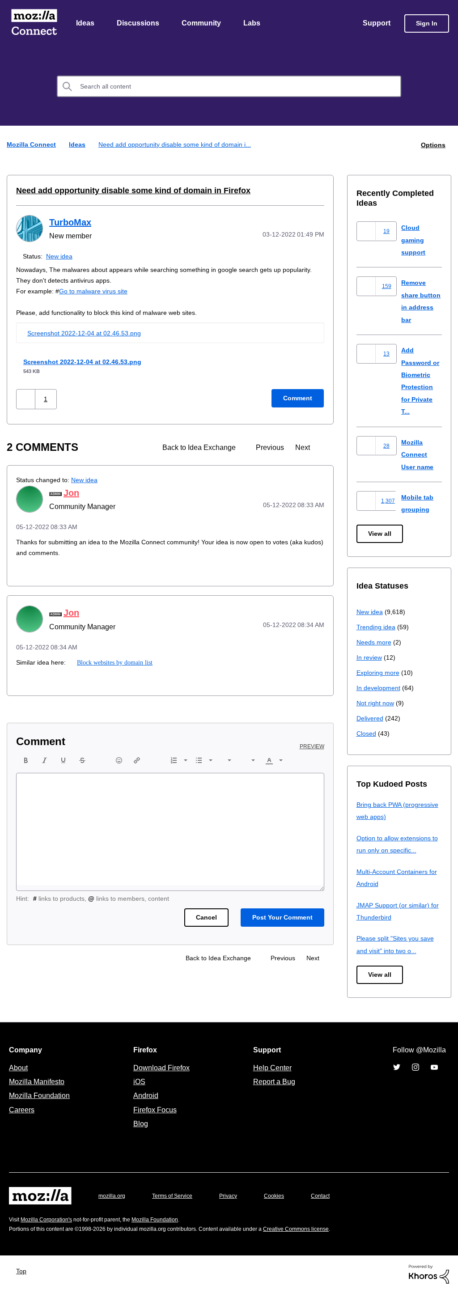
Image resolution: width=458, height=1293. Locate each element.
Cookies (284, 1196)
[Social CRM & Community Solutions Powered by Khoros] (429, 1274)
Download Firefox (161, 1068)
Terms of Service (177, 1196)
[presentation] (26, 761)
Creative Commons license (323, 1229)
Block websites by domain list (115, 663)
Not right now (377, 703)
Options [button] (432, 145)
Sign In (426, 24)
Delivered (371, 718)
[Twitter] (397, 1068)
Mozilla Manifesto (39, 1081)
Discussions (139, 23)
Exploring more (378, 673)
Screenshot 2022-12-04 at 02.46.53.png (88, 333)
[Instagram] (415, 1068)
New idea (61, 256)
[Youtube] (434, 1068)
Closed (366, 734)
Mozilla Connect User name (418, 455)
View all (380, 534)
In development (379, 688)
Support (375, 23)
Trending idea (377, 627)
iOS (137, 1081)
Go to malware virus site (96, 291)
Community (203, 23)
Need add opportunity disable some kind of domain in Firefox (122, 191)
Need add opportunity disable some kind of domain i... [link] (179, 145)
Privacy (236, 1196)
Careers (21, 1110)
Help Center (270, 1068)
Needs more (374, 642)
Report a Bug (273, 1081)
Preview (312, 747)
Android (144, 1095)
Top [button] (23, 1271)
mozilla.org (113, 1196)
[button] (26, 399)
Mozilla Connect (34, 23)
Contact (332, 1196)
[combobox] (229, 87)
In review (369, 657)
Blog (138, 1123)
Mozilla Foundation (40, 1095)
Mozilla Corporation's (49, 1220)
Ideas (85, 23)
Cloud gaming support (414, 240)
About (19, 1068)
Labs (254, 23)
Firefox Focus (154, 1110)
